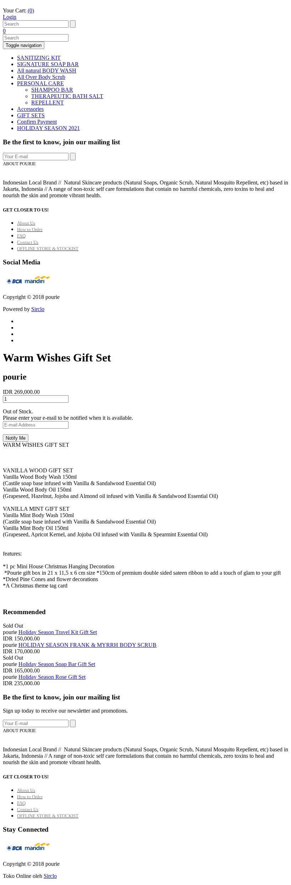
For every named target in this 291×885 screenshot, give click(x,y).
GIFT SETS (31, 115)
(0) (31, 10)
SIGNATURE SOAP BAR (48, 64)
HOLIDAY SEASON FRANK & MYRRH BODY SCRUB (87, 645)
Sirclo (37, 309)
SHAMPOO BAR (52, 90)
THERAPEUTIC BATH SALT (67, 96)
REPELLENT (47, 103)
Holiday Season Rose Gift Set (52, 677)
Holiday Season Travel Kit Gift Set (57, 632)
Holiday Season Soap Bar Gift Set (56, 664)
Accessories (30, 109)
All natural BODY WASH (46, 71)
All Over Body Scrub (41, 77)
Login (9, 17)
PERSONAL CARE (40, 83)
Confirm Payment (37, 122)
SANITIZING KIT (39, 58)
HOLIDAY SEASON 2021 (48, 128)
